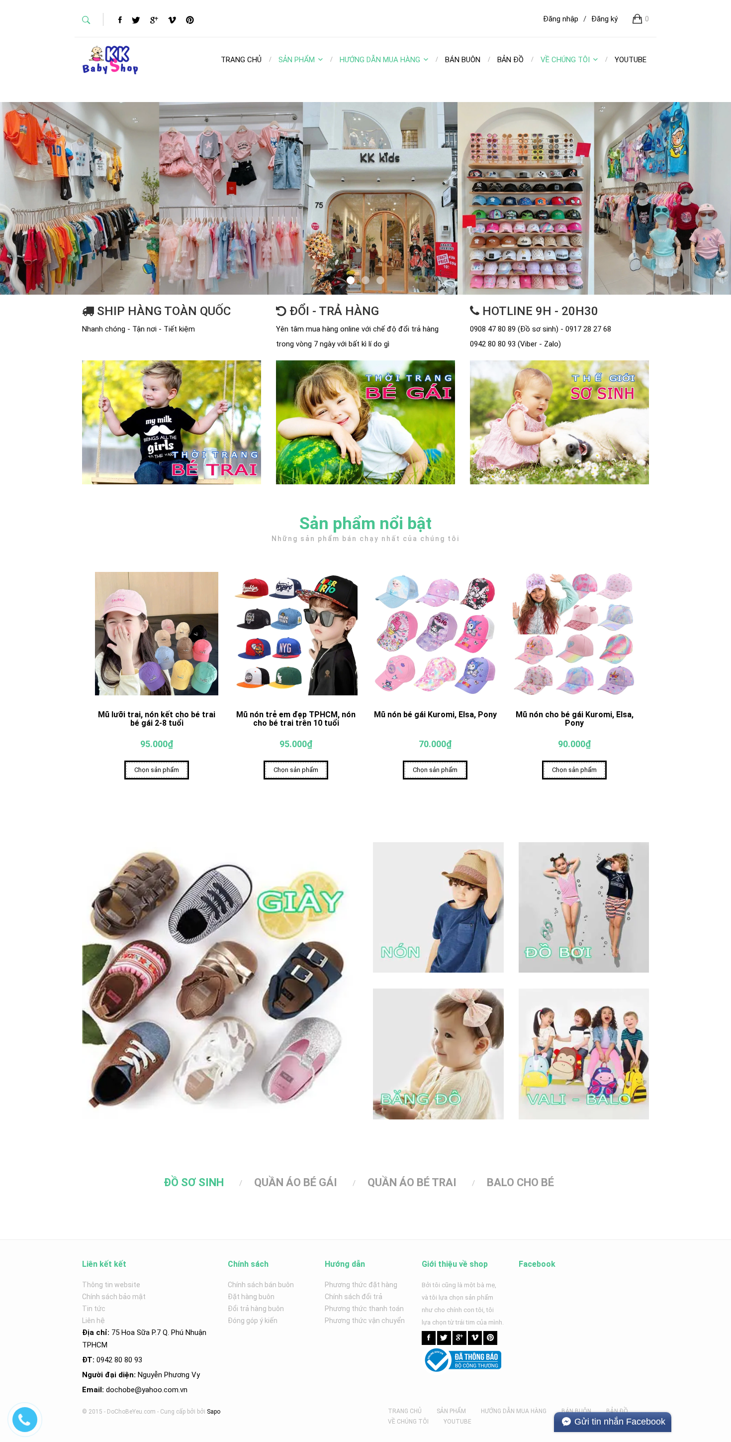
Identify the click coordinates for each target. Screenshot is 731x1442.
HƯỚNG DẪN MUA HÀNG (380, 59)
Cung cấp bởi (177, 1411)
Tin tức (93, 1309)
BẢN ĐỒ (617, 1411)
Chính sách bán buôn (261, 1285)
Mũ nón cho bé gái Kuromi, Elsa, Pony (575, 719)
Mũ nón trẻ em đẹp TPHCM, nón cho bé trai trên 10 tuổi (296, 719)
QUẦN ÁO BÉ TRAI (412, 1182)
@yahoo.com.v (159, 1389)
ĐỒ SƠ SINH (194, 1182)
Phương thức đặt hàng (361, 1285)
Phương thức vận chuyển (365, 1321)
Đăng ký (604, 18)
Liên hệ (93, 1321)
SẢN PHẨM (296, 59)
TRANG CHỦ (405, 1411)
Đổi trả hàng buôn (256, 1309)
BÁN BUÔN (576, 1411)
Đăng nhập (560, 18)
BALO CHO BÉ (520, 1182)
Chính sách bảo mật (114, 1297)
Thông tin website (111, 1285)
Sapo (213, 1411)
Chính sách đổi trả (353, 1297)
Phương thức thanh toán (364, 1309)
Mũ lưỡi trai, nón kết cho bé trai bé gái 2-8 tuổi (156, 719)
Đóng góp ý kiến (252, 1321)
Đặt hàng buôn (251, 1297)
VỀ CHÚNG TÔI (565, 59)
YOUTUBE (457, 1421)
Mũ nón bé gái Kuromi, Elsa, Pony (435, 714)
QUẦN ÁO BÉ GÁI (295, 1182)
